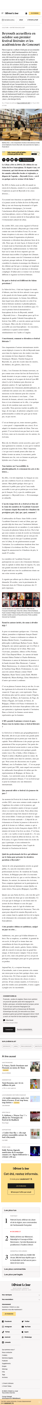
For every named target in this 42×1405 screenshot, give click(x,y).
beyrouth (6, 1046)
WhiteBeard (16, 1398)
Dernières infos (9, 20)
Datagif (9, 1396)
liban (16, 1046)
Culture (5, 27)
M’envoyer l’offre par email (21, 1192)
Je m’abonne (21, 1186)
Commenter (9, 1029)
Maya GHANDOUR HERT (23, 103)
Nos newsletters (7, 1299)
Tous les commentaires (24, 1029)
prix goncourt (26, 1046)
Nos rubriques (7, 1295)
